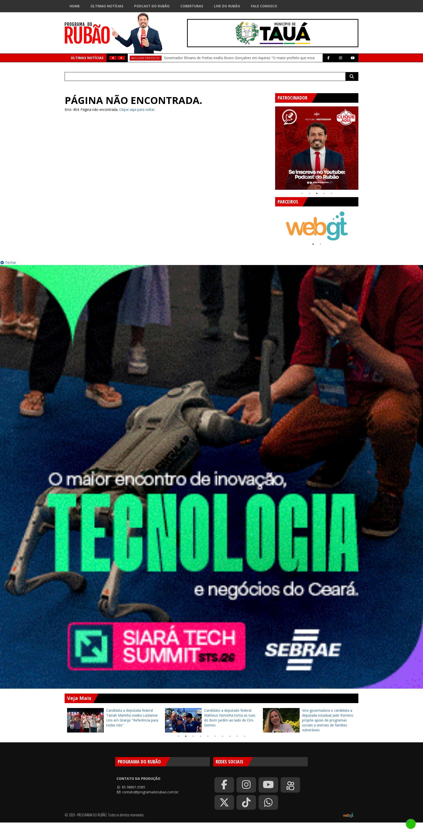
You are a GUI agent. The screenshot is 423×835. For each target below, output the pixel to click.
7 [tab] (222, 736)
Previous (271, 146)
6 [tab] (215, 736)
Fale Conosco (264, 6)
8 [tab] (229, 736)
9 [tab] (237, 736)
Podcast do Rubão (152, 6)
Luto (135, 58)
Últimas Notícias (107, 6)
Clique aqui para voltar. (137, 109)
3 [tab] (316, 193)
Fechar (10, 262)
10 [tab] (244, 736)
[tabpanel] (316, 148)
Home (75, 6)
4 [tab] (324, 193)
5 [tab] (331, 193)
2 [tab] (309, 193)
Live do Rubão (227, 6)
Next (362, 146)
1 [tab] (302, 193)
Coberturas (191, 6)
